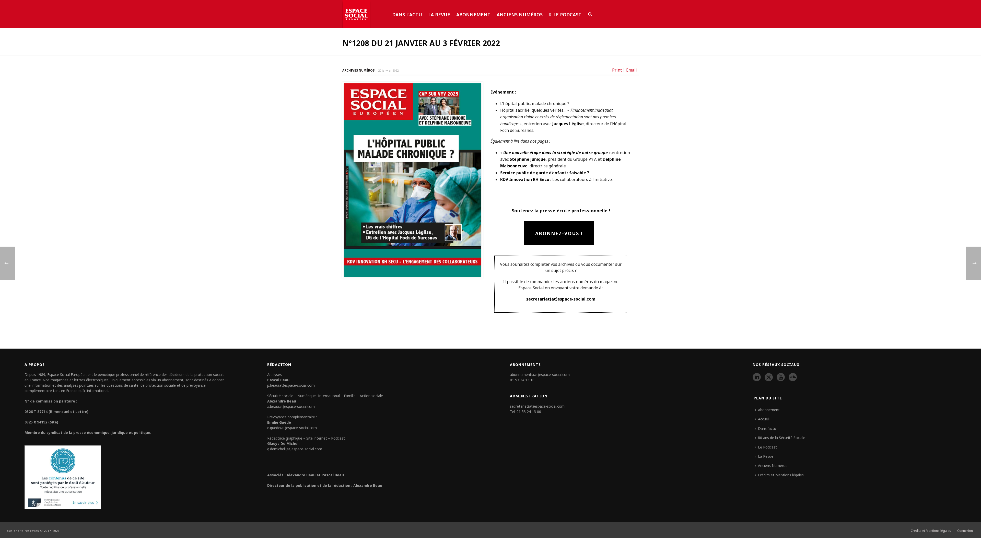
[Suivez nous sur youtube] (781, 377)
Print (617, 70)
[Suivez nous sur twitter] (769, 377)
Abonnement (473, 15)
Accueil (763, 419)
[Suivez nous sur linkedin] (757, 377)
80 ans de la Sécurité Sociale (781, 437)
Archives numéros (358, 70)
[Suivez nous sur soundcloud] (793, 377)
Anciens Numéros (520, 15)
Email (631, 70)
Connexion (965, 531)
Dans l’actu (407, 15)
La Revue (439, 15)
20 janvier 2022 (388, 70)
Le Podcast (567, 15)
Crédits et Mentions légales (781, 475)
